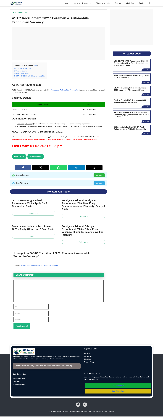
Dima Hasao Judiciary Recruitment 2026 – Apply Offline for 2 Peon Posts (33, 227)
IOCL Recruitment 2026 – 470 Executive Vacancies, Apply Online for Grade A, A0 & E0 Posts (131, 114)
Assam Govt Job (21, 13)
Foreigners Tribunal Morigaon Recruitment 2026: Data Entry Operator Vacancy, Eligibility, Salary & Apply (83, 204)
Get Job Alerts (118, 385)
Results (118, 3)
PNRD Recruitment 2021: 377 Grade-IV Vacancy (39, 265)
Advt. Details (19, 156)
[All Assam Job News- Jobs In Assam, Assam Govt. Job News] (16, 3)
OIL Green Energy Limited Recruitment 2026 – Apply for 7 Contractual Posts (29, 203)
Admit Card (130, 3)
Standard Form (35, 156)
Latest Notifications (81, 3)
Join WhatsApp (118, 391)
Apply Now (146, 70)
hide (35, 65)
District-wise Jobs (103, 3)
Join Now (99, 175)
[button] (150, 3)
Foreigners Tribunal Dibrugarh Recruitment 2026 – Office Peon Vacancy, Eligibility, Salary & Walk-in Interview (82, 230)
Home (66, 3)
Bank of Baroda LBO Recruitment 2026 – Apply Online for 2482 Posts (131, 101)
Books (141, 3)
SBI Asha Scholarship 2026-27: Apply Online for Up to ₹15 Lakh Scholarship (130, 128)
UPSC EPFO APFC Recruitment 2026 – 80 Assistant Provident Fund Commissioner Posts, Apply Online (131, 63)
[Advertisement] (58, 43)
